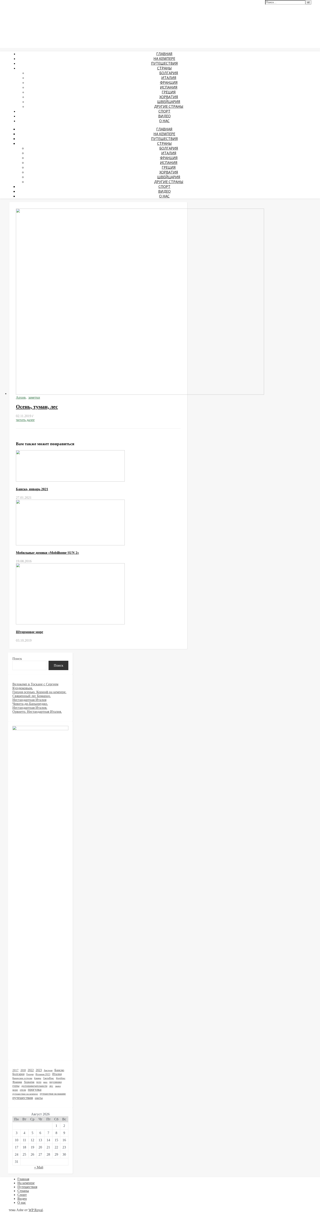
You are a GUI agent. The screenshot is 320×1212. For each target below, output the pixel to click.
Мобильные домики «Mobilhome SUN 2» (47, 553)
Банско (59, 1070)
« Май (38, 1167)
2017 (15, 1070)
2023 (39, 1070)
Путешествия (164, 63)
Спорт (164, 111)
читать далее (25, 420)
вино (45, 1082)
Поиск (17, 659)
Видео (164, 116)
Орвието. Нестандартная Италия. (37, 711)
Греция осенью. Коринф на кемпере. (39, 692)
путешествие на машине (53, 1093)
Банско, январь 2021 (32, 489)
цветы (39, 1098)
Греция (169, 92)
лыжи (58, 1086)
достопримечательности (34, 1086)
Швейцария (168, 101)
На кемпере (164, 58)
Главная (164, 53)
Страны (164, 68)
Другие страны (168, 106)
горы (15, 1085)
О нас (164, 120)
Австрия (48, 1070)
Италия (168, 77)
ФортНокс (60, 1078)
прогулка (34, 1089)
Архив (21, 397)
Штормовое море (29, 632)
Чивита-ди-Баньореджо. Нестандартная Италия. (30, 706)
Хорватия (168, 96)
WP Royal (36, 1210)
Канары (37, 1078)
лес (51, 1085)
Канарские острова (22, 1078)
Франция (169, 82)
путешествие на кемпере (25, 1093)
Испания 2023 (42, 1074)
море (15, 1090)
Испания (168, 87)
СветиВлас (48, 1078)
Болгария (168, 73)
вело (38, 1082)
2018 (23, 1070)
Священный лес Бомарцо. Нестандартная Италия (31, 698)
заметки (34, 397)
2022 (31, 1070)
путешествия (22, 1098)
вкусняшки (55, 1082)
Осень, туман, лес (37, 407)
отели (23, 1090)
